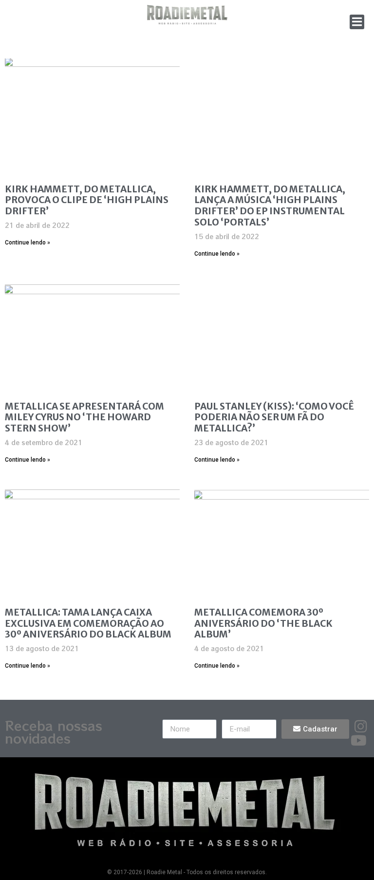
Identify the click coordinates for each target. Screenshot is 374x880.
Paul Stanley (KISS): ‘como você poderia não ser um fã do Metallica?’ (274, 417)
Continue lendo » (27, 242)
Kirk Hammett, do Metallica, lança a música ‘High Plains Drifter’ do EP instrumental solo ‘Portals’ (269, 205)
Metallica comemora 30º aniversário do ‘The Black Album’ (263, 623)
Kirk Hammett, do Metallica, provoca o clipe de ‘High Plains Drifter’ (86, 200)
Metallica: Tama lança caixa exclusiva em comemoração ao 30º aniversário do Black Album (88, 623)
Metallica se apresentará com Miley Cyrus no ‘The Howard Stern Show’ (84, 417)
